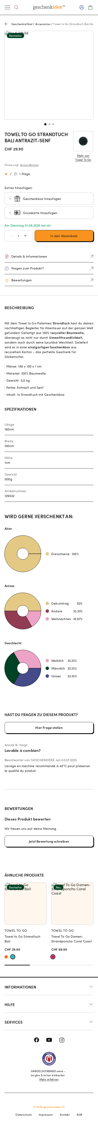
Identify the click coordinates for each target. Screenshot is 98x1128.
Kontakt (65, 1114)
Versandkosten (29, 165)
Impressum (46, 1114)
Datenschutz (23, 1114)
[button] (9, 235)
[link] (49, 75)
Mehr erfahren (49, 1079)
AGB (80, 1114)
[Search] (16, 7)
